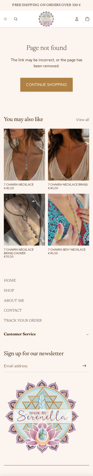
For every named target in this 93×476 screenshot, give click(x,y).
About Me (14, 301)
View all (82, 119)
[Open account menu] (77, 19)
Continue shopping (46, 84)
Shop (9, 291)
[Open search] (15, 19)
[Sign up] (84, 366)
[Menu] (5, 18)
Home (10, 281)
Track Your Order (23, 321)
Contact (13, 311)
